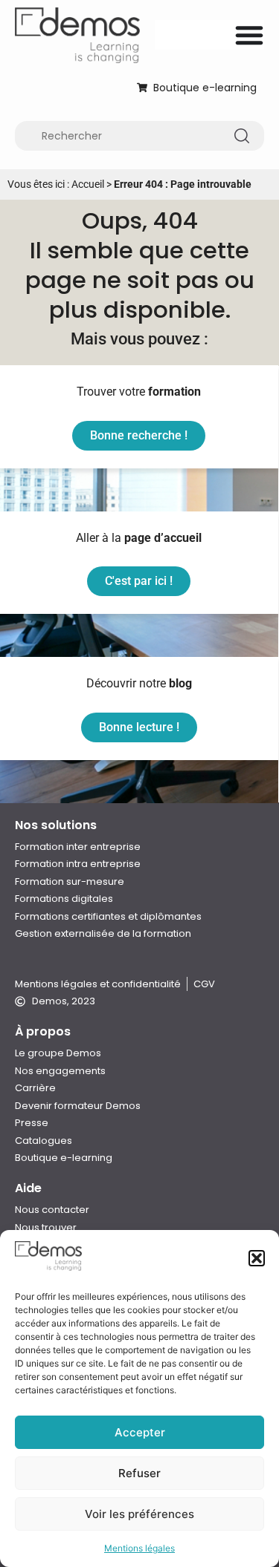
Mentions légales (139, 1548)
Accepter (140, 1432)
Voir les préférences (139, 1514)
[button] (256, 1258)
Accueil (87, 184)
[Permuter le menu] (249, 35)
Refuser (139, 1473)
